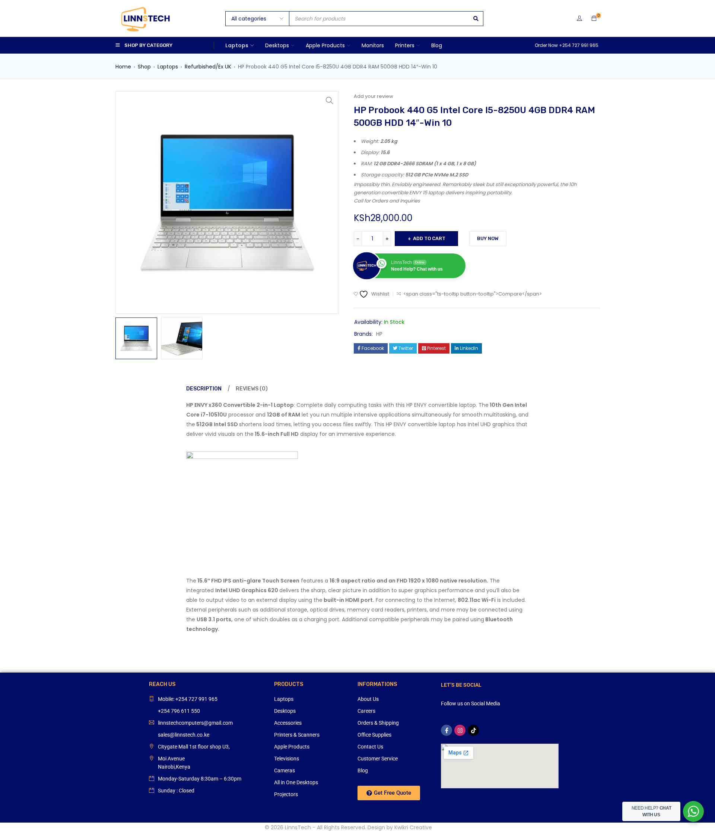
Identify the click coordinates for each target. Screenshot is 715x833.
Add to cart (429, 238)
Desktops (285, 711)
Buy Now (488, 238)
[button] (329, 100)
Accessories (288, 723)
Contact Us (370, 747)
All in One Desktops (296, 782)
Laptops (168, 66)
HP (379, 334)
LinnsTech (298, 827)
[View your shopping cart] (594, 18)
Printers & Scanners (297, 735)
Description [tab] (204, 389)
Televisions (286, 759)
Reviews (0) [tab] (252, 389)
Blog (363, 770)
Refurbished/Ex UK (208, 66)
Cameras (284, 770)
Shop (144, 66)
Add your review (373, 96)
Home (123, 66)
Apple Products (291, 747)
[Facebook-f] (446, 730)
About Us (368, 699)
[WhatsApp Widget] (693, 811)
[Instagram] (459, 730)
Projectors (286, 794)
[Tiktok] (473, 730)
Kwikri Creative (413, 827)
